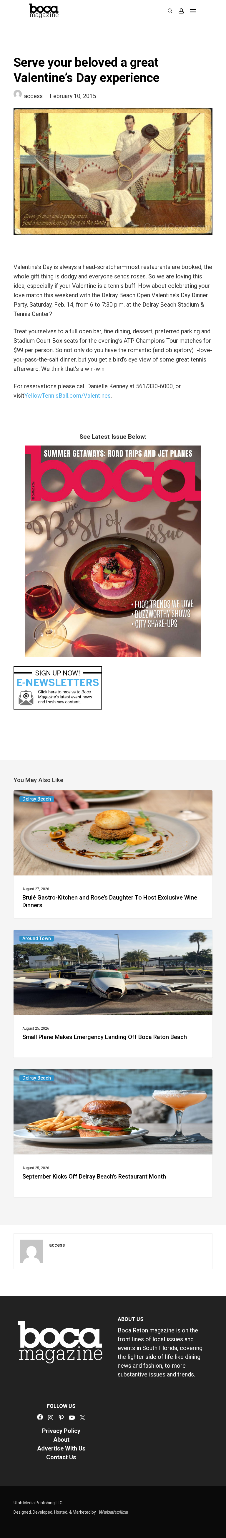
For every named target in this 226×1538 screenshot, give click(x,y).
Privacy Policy (61, 1430)
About (61, 1439)
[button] (193, 11)
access (33, 96)
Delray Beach (36, 799)
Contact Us (61, 1457)
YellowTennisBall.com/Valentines (67, 395)
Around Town (36, 938)
